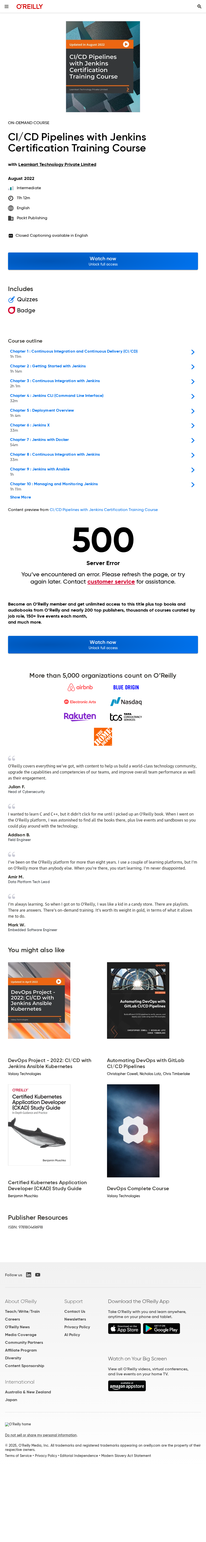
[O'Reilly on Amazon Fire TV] (127, 1390)
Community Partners (24, 1342)
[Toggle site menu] (7, 7)
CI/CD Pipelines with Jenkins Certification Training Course (104, 509)
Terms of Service (18, 1455)
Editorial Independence (79, 1455)
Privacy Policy (77, 1327)
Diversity (13, 1358)
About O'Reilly (21, 1301)
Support (73, 1301)
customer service (111, 581)
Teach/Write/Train (22, 1311)
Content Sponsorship (24, 1365)
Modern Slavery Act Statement (126, 1455)
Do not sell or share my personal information (41, 1435)
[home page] (30, 6)
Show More (20, 497)
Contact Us (74, 1311)
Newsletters (75, 1319)
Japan (11, 1399)
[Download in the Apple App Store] (124, 1332)
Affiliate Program (21, 1350)
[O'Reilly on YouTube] (37, 1274)
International (19, 1382)
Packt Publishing (32, 217)
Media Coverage (20, 1334)
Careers (12, 1319)
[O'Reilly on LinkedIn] (28, 1274)
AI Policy (72, 1334)
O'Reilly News (17, 1327)
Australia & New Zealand (28, 1392)
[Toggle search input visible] (199, 7)
